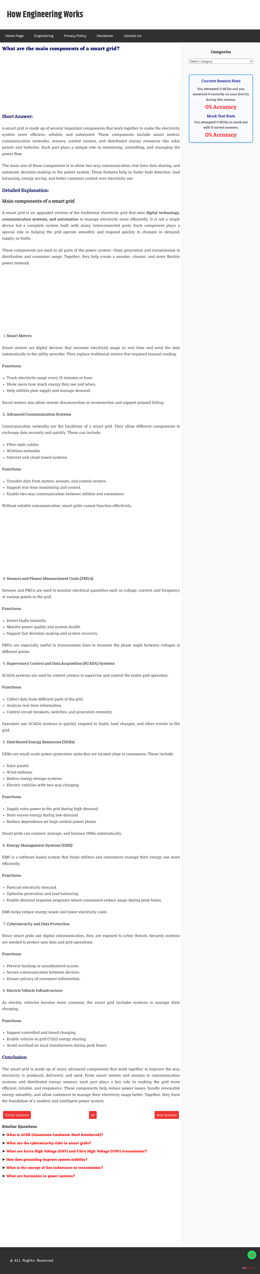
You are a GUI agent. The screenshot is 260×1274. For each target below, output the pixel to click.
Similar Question (17, 1115)
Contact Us (132, 36)
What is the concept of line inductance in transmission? (52, 1168)
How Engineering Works (45, 15)
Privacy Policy (75, 36)
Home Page (14, 36)
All (93, 1115)
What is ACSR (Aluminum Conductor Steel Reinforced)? (52, 1135)
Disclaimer (105, 36)
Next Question (167, 1115)
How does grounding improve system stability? (45, 1159)
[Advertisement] (91, 81)
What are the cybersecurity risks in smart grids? (46, 1143)
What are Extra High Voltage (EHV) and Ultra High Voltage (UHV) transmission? (74, 1151)
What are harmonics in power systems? (38, 1176)
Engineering (43, 36)
